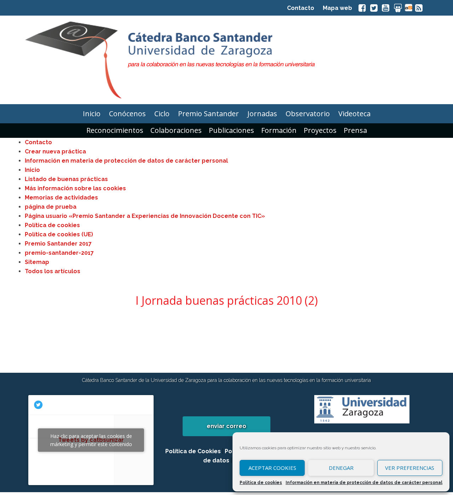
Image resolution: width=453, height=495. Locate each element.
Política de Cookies (193, 451)
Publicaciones (231, 130)
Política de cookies (261, 482)
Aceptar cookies (272, 467)
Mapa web (337, 8)
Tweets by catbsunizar (91, 440)
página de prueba (50, 206)
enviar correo (226, 426)
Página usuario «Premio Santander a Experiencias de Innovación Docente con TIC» (145, 216)
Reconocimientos (114, 130)
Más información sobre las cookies (75, 188)
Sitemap (37, 262)
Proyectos (320, 130)
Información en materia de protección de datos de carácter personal (364, 482)
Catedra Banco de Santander (226, 60)
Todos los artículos (52, 271)
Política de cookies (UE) (59, 234)
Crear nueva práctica (55, 151)
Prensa (355, 130)
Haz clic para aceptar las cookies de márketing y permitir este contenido (91, 440)
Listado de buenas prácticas (66, 179)
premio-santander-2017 (59, 252)
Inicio (32, 170)
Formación (279, 130)
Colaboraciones (176, 130)
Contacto (300, 8)
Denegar (341, 467)
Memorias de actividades (61, 197)
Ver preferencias (409, 467)
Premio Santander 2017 (58, 243)
